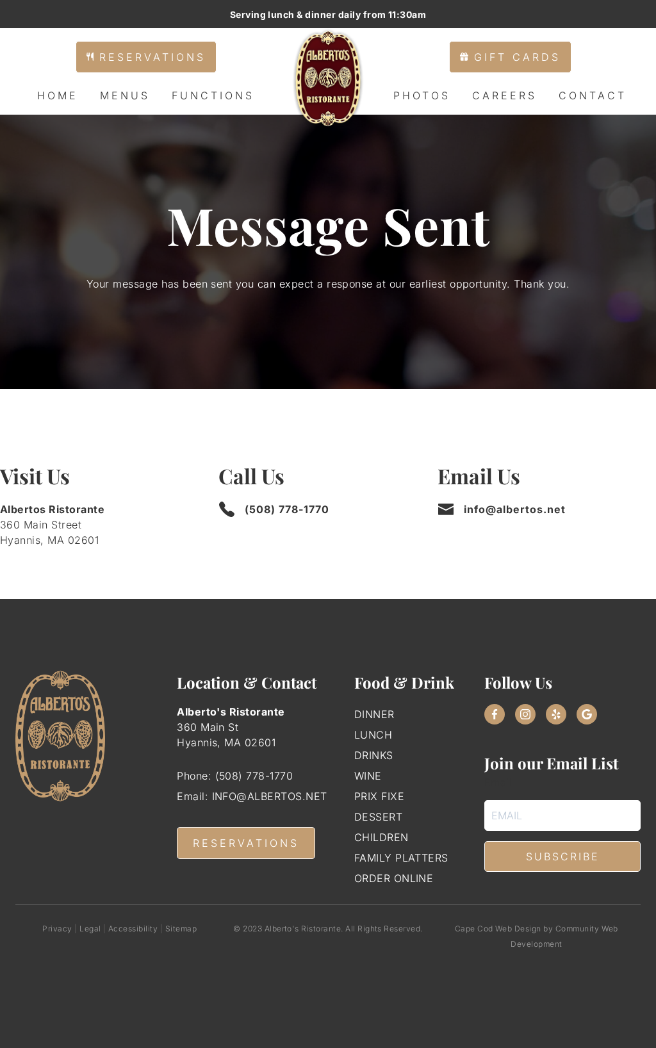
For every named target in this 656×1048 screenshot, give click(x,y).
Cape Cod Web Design (498, 928)
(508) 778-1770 (287, 509)
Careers (504, 95)
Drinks (373, 755)
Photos (421, 95)
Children (381, 837)
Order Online (394, 878)
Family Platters (401, 857)
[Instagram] (525, 714)
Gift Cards (514, 57)
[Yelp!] (556, 714)
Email (498, 782)
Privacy (57, 928)
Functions (213, 95)
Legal (90, 928)
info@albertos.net (515, 509)
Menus (125, 95)
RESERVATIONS (246, 843)
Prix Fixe (379, 796)
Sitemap (181, 928)
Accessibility (133, 928)
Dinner (374, 714)
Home (57, 95)
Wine (368, 775)
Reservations (150, 57)
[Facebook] (494, 714)
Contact (593, 95)
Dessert (378, 816)
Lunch (373, 734)
